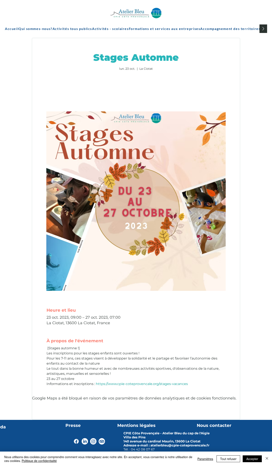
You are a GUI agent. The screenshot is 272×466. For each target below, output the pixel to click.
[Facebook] (76, 441)
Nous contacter (214, 425)
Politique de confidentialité (39, 461)
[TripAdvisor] (102, 441)
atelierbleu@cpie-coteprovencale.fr (179, 445)
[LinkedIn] (85, 441)
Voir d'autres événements (136, 91)
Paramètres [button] (205, 459)
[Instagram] (93, 441)
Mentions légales (136, 425)
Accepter (252, 459)
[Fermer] (266, 459)
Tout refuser (228, 459)
